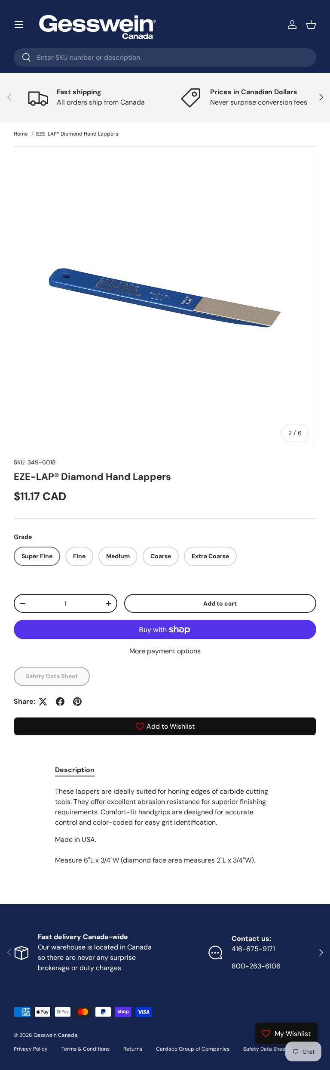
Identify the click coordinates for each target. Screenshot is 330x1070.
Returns (132, 1048)
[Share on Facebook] (60, 701)
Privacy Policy (31, 1048)
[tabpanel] (165, 826)
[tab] (75, 769)
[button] (311, 24)
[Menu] (18, 24)
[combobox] (165, 57)
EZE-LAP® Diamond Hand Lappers (77, 133)
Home (21, 133)
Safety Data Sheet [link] (52, 676)
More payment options (165, 651)
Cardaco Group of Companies (192, 1048)
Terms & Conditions (85, 1048)
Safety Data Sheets (266, 1048)
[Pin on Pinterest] (77, 701)
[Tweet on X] (43, 701)
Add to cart (220, 603)
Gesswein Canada (55, 1035)
